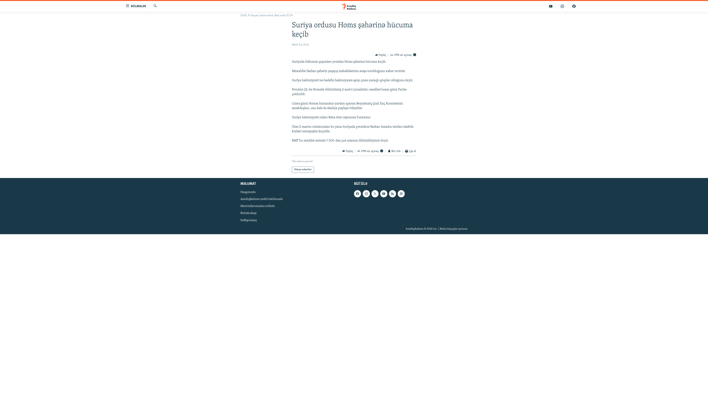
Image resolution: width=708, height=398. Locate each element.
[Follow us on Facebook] (357, 193)
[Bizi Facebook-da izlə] (574, 6)
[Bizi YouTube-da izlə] (551, 6)
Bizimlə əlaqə (248, 213)
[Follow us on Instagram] (366, 193)
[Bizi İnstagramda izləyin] (562, 6)
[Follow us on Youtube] (383, 193)
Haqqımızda (248, 192)
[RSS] (392, 193)
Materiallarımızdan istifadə (257, 206)
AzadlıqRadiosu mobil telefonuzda (261, 199)
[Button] (380, 55)
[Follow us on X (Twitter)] (375, 193)
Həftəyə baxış (248, 220)
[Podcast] (401, 193)
